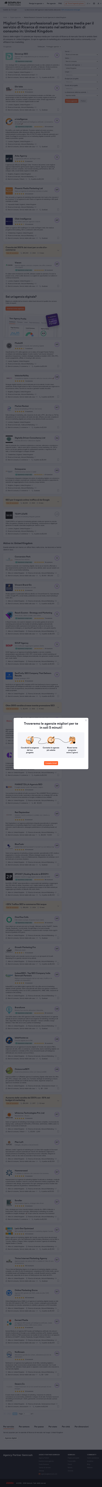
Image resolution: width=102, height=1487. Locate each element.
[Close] (86, 720)
